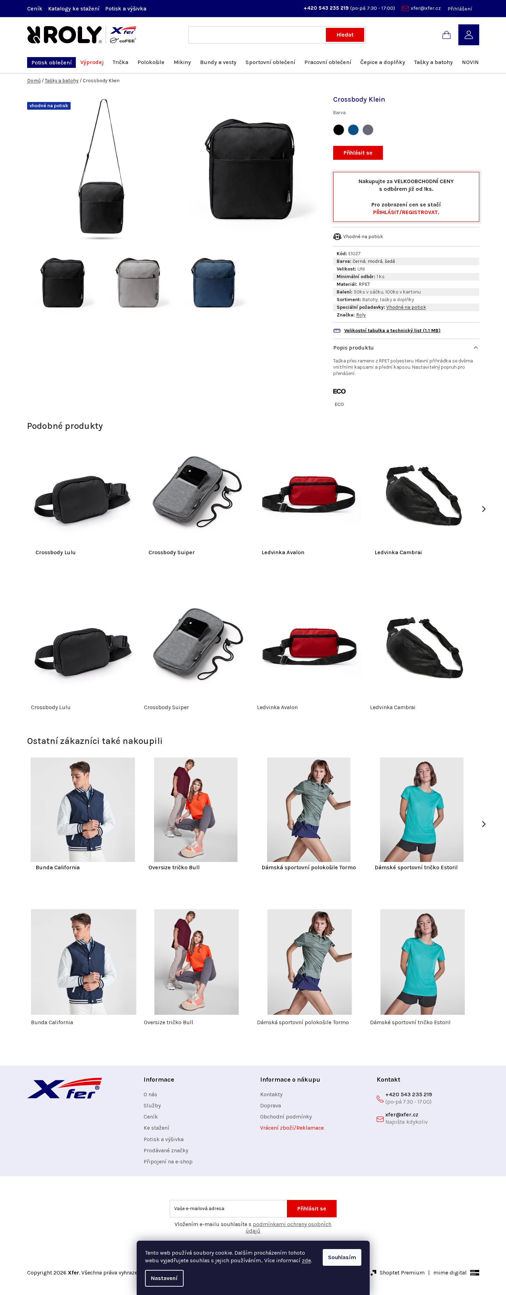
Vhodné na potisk (406, 307)
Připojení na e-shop (168, 1161)
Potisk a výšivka (125, 8)
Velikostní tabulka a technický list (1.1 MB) (392, 330)
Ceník (34, 8)
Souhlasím (342, 1257)
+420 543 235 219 (327, 8)
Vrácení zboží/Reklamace (292, 1127)
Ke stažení (156, 1127)
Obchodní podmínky (286, 1116)
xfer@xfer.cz (426, 8)
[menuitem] (51, 62)
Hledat (345, 34)
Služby (152, 1105)
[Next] (483, 509)
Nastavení (164, 1278)
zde (306, 1260)
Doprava (270, 1105)
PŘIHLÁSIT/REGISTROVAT (405, 212)
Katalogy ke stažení (73, 8)
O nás (150, 1094)
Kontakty (271, 1094)
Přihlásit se (358, 152)
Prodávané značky (166, 1150)
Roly (361, 315)
